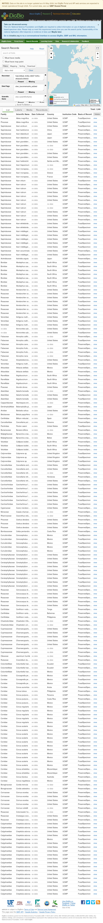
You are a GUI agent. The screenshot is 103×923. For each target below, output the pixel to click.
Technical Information (61, 13)
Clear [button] (31, 70)
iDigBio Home (6, 41)
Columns (97, 114)
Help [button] (32, 48)
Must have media (12, 57)
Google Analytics (31, 912)
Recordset (6, 76)
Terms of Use (29, 909)
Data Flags (6, 86)
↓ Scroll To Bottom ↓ (23, 104)
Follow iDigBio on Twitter (68, 904)
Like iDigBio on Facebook (67, 902)
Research (47, 13)
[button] (45, 75)
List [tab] (8, 109)
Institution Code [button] (69, 114)
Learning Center (47, 41)
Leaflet (77, 105)
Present (21, 81)
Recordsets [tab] (42, 109)
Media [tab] (30, 109)
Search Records (32, 41)
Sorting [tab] (22, 66)
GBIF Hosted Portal (58, 6)
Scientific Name (5, 98)
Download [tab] (31, 66)
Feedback (85, 41)
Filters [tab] (5, 66)
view (95, 118)
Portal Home (18, 41)
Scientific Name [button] (23, 114)
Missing (32, 81)
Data (57, 41)
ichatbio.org (14, 35)
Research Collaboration (70, 41)
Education (76, 13)
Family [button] (3, 114)
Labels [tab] (18, 109)
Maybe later (57, 32)
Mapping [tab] (13, 66)
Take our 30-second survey (15, 24)
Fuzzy (42, 102)
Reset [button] (41, 48)
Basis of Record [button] (85, 114)
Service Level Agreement (47, 909)
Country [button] (50, 114)
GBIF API (19, 912)
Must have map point (14, 61)
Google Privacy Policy (47, 912)
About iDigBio (34, 13)
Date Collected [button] (38, 114)
